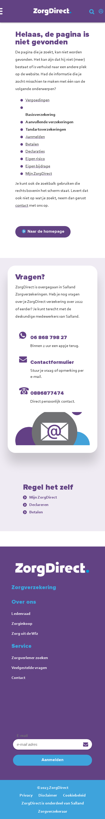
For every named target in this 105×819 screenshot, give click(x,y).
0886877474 (47, 393)
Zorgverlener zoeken (29, 657)
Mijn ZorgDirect (102, 11)
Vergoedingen (37, 99)
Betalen (32, 144)
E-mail (22, 735)
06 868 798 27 (48, 337)
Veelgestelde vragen (29, 667)
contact (21, 205)
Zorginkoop (21, 623)
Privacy (26, 795)
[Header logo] (52, 11)
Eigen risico (35, 158)
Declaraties (35, 151)
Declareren (38, 504)
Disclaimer (47, 795)
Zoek (95, 13)
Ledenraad (20, 613)
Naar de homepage (46, 231)
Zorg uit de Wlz (24, 633)
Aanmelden (35, 136)
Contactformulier (52, 362)
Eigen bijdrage (37, 166)
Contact (18, 677)
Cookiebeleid (74, 795)
